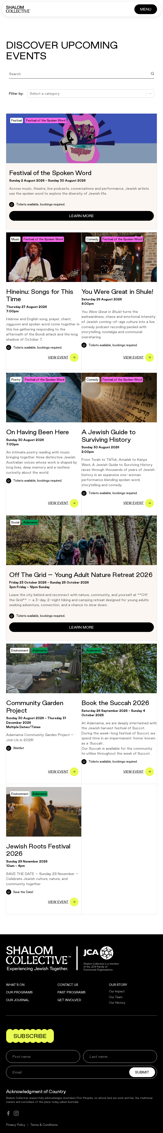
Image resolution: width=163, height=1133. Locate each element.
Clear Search (24, 83)
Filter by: (16, 93)
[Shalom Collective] (18, 9)
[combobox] (30, 93)
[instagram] (16, 1113)
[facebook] (8, 1113)
